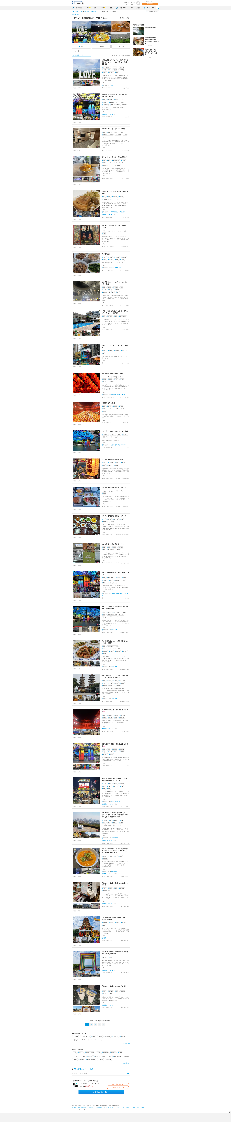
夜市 (117, 292)
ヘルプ (142, 1107)
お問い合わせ (135, 1107)
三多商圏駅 (118, 134)
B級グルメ (84, 1040)
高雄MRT (105, 165)
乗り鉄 (110, 350)
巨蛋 (108, 788)
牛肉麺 (121, 822)
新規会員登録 (150, 3)
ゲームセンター (106, 582)
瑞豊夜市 (123, 104)
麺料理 (122, 1036)
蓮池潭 (104, 411)
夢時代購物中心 (90, 1059)
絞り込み (121, 46)
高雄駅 (117, 290)
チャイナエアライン (115, 165)
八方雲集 (100, 1059)
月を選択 (102, 46)
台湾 (85, 11)
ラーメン (115, 1036)
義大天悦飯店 (111, 577)
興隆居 (121, 196)
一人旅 (123, 160)
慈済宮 (110, 683)
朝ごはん (114, 196)
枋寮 (103, 160)
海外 (77, 11)
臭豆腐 (122, 683)
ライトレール (114, 199)
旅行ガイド (79, 8)
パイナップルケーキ (95, 1040)
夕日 (121, 820)
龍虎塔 (109, 231)
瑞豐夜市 (116, 580)
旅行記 (111, 8)
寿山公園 (104, 820)
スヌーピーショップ (112, 646)
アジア (81, 11)
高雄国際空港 (113, 102)
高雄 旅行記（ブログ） (96, 11)
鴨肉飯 (104, 653)
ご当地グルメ (85, 1036)
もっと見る (125, 1043)
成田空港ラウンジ (112, 614)
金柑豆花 (117, 651)
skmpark (108, 1059)
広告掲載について (82, 1107)
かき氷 (115, 582)
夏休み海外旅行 (114, 104)
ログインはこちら (131, 4)
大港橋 (104, 70)
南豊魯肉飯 (105, 199)
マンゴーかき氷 (106, 67)
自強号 (81, 1059)
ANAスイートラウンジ (115, 617)
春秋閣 (110, 379)
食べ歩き (110, 72)
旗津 (120, 377)
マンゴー (121, 162)
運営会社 (74, 1107)
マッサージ (105, 434)
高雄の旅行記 (77, 14)
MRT (103, 547)
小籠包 (115, 70)
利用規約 (91, 1107)
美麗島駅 (121, 70)
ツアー (96, 8)
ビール (104, 137)
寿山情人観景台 (106, 825)
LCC (113, 292)
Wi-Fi (102, 8)
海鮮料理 (104, 651)
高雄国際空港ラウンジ (108, 685)
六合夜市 (121, 67)
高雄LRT (114, 822)
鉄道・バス (124, 350)
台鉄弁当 (116, 350)
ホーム (73, 11)
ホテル (87, 8)
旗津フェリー (121, 649)
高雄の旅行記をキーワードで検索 (83, 1069)
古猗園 (125, 134)
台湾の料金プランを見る (100, 1092)
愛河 (103, 614)
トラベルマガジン (150, 8)
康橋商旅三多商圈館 (107, 134)
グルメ (76, 51)
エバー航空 (116, 612)
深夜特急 (112, 382)
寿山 (109, 70)
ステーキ (115, 786)
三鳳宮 (115, 67)
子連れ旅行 (105, 104)
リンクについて (126, 1107)
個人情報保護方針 (100, 1107)
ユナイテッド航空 (112, 132)
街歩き (104, 72)
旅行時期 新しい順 (78, 55)
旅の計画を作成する (153, 11)
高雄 (88, 11)
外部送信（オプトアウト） (113, 1107)
